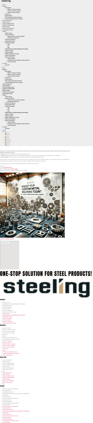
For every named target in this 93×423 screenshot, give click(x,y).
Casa (4, 4)
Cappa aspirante (11, 58)
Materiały (5, 6)
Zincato (4, 336)
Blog (4, 371)
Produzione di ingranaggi (8, 28)
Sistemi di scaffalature (10, 55)
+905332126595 (14, 169)
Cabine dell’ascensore (10, 41)
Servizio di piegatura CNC (8, 23)
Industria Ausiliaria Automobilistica (10, 388)
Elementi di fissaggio (9, 42)
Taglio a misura (8, 33)
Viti (8, 45)
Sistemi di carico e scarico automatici (16, 36)
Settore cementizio (7, 390)
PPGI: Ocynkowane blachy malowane (13, 17)
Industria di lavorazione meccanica (10, 398)
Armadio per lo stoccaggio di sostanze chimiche (18, 60)
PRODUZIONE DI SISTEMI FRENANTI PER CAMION (16, 49)
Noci (9, 47)
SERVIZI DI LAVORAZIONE (8, 25)
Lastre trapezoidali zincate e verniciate (14, 18)
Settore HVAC (5, 395)
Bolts (9, 44)
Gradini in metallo (9, 50)
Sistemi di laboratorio (10, 57)
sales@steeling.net (7, 167)
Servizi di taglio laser (7, 20)
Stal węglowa (8, 7)
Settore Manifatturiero (7, 401)
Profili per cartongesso (10, 39)
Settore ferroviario (7, 404)
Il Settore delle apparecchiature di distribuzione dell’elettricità (16, 393)
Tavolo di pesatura (12, 61)
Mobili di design (6, 26)
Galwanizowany (8, 15)
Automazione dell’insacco (13, 38)
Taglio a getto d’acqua (7, 30)
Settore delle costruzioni (8, 392)
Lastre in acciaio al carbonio (9, 331)
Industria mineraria (7, 400)
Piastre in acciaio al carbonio (14, 11)
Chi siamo (5, 63)
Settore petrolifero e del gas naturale (11, 403)
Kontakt (4, 66)
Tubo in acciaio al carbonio (14, 12)
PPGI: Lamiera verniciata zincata (10, 337)
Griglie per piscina (9, 52)
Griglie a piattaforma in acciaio (12, 53)
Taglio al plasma (6, 22)
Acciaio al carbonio (7, 328)
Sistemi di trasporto (9, 34)
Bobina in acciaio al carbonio (14, 9)
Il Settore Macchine (7, 396)
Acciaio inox (8, 14)
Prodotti (4, 31)
